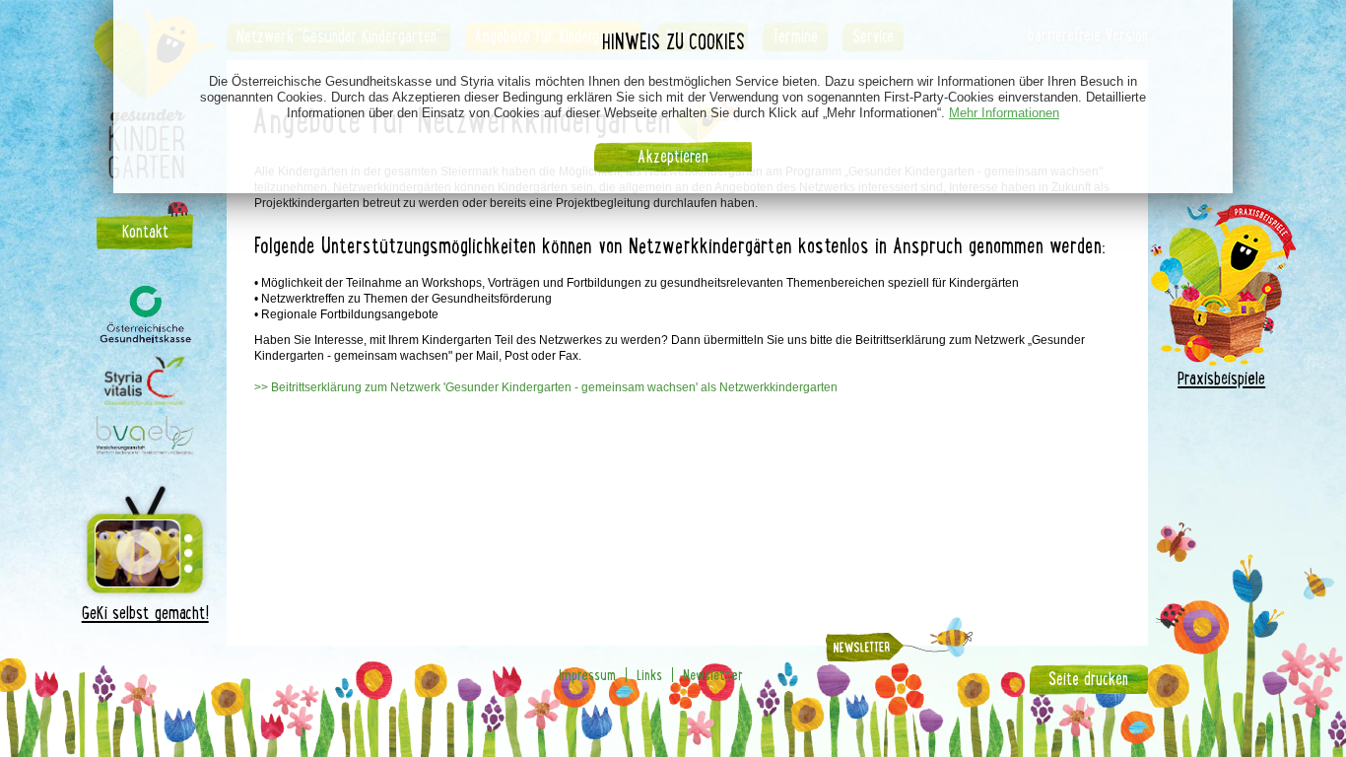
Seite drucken (1088, 679)
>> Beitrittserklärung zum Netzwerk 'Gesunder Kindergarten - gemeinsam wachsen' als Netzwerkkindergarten (546, 387)
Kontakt (145, 231)
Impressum (587, 674)
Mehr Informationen (1004, 112)
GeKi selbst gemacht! (145, 612)
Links (649, 674)
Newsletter (713, 674)
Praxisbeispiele (1221, 378)
